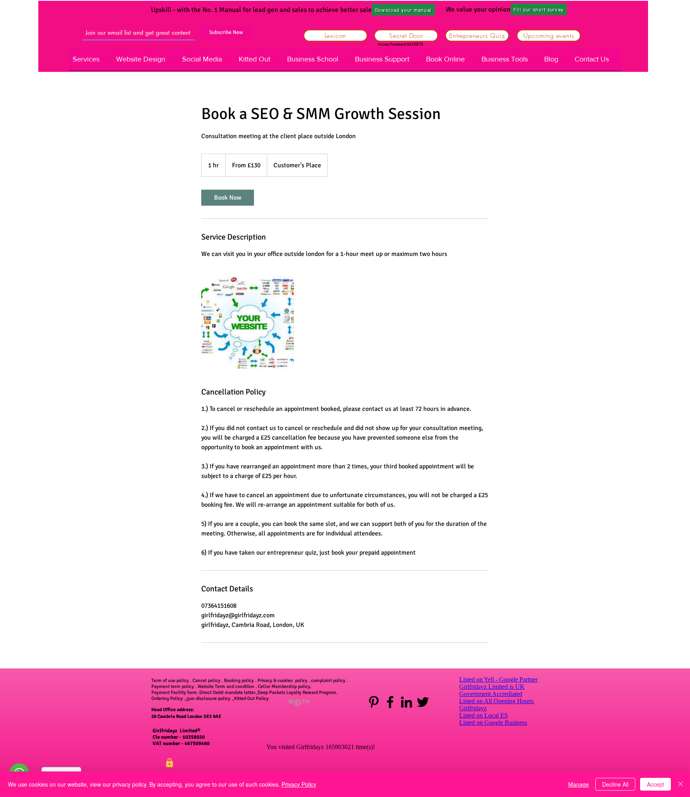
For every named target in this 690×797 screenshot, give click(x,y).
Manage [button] (578, 784)
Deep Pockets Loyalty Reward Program (297, 693)
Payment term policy (172, 687)
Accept (655, 784)
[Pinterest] (374, 702)
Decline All (615, 784)
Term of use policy (170, 681)
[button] (539, 9)
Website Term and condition (226, 687)
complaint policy (328, 681)
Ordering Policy (167, 699)
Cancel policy (206, 681)
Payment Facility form (174, 693)
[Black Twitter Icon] (423, 702)
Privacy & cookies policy (283, 681)
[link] (227, 198)
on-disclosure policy (210, 699)
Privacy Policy (299, 784)
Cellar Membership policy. (284, 687)
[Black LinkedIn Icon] (406, 702)
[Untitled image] (247, 322)
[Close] (680, 784)
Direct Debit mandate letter (227, 693)
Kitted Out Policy (251, 699)
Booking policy (239, 681)
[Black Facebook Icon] (390, 702)
